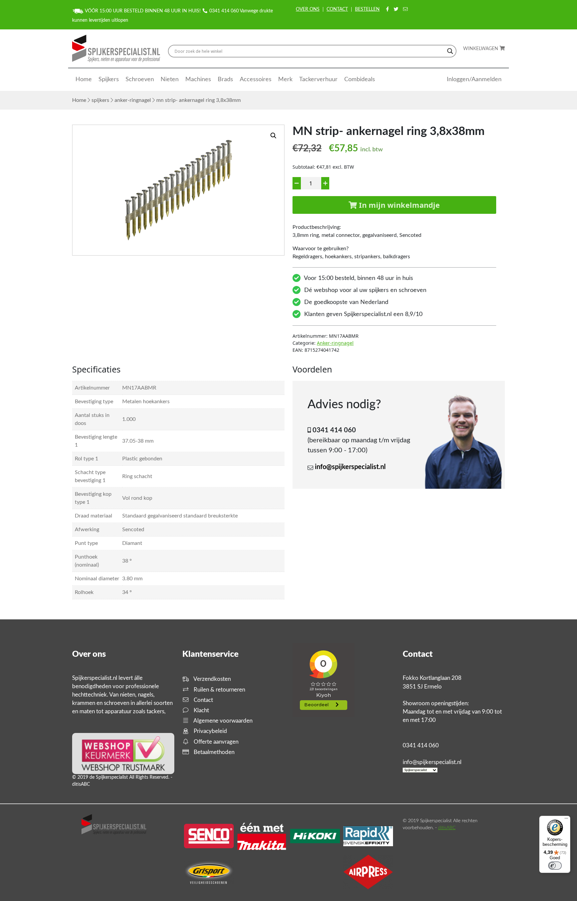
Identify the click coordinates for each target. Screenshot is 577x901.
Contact (337, 9)
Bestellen (367, 9)
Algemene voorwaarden (222, 721)
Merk (285, 80)
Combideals (359, 80)
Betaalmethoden (213, 752)
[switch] (555, 866)
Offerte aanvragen (215, 742)
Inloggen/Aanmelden (474, 80)
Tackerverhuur (318, 80)
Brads (225, 80)
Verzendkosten (211, 679)
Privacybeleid (209, 731)
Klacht (200, 710)
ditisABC (446, 827)
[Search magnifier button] (450, 51)
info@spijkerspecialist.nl (350, 467)
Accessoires (255, 80)
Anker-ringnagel (133, 100)
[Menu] (566, 820)
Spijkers (109, 80)
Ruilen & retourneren (218, 690)
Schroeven (140, 80)
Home (83, 80)
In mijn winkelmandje (398, 205)
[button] (273, 136)
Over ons (308, 9)
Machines (198, 80)
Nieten (170, 80)
